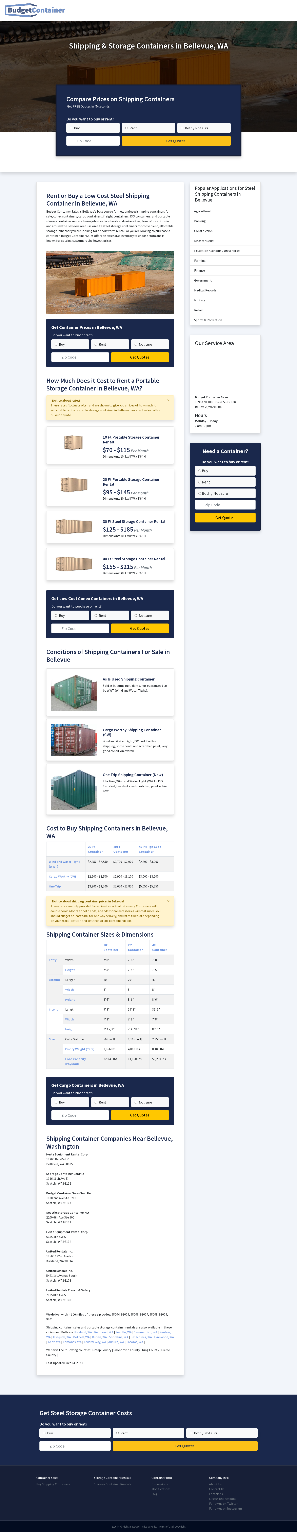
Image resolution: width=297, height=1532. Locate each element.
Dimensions (160, 1484)
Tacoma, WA (134, 1342)
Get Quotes (175, 140)
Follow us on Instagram (225, 1508)
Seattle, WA (124, 1332)
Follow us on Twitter (223, 1503)
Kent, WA (54, 1342)
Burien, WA (99, 1337)
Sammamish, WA (145, 1332)
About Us (215, 1484)
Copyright (180, 1526)
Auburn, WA (116, 1342)
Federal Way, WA (95, 1342)
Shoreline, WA (118, 1337)
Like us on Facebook (222, 1499)
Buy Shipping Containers (53, 1484)
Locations (216, 1494)
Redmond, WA (103, 1332)
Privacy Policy (149, 1526)
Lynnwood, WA (164, 1337)
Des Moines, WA (141, 1337)
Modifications (161, 1489)
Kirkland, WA (83, 1332)
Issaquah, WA (62, 1337)
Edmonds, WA (72, 1342)
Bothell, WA (81, 1337)
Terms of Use (166, 1526)
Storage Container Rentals (112, 1484)
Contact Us (216, 1489)
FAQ (154, 1494)
